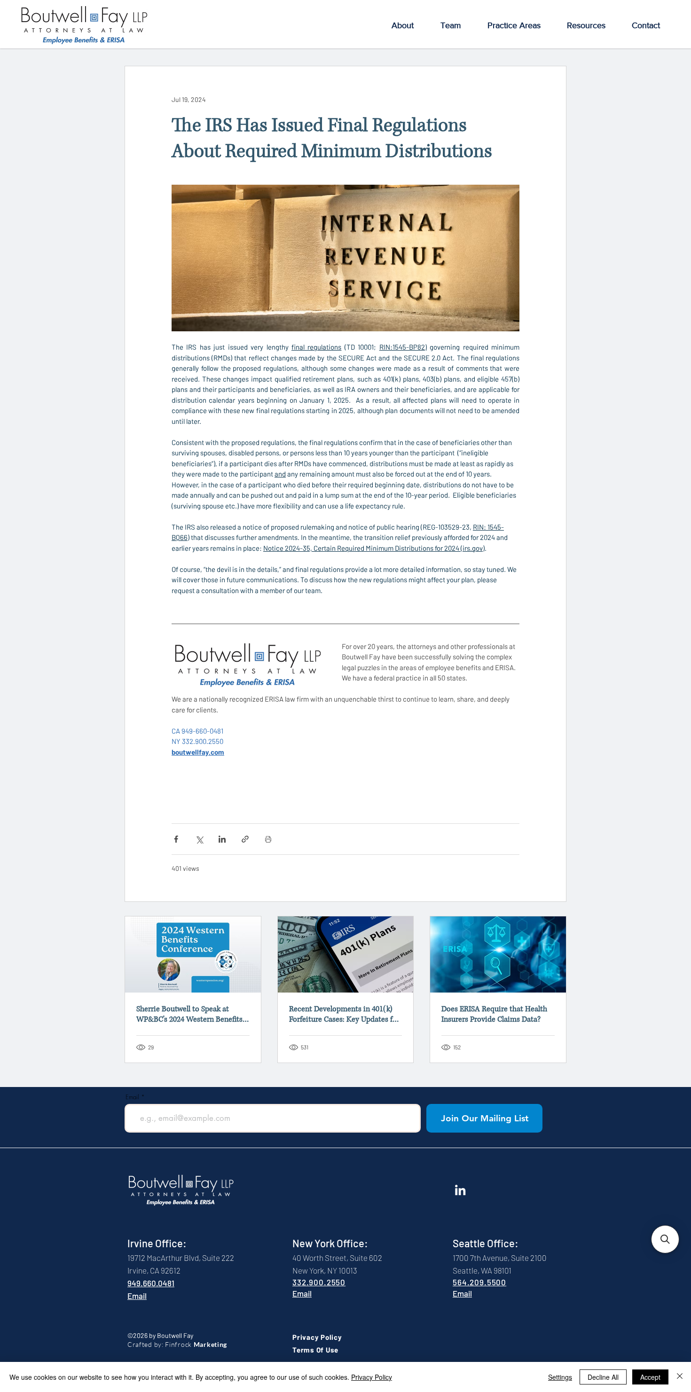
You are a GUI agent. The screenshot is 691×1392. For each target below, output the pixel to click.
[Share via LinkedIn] (222, 839)
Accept (650, 1377)
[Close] (679, 1376)
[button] (402, 25)
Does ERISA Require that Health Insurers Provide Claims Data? (494, 1014)
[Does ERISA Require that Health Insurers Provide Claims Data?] (498, 954)
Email (132, 1097)
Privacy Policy (371, 1377)
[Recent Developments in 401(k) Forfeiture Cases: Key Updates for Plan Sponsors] (346, 954)
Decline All (603, 1377)
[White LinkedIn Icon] (460, 1189)
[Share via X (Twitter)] (199, 839)
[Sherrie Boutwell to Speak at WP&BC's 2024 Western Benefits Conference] (193, 954)
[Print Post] (268, 839)
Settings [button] (560, 1377)
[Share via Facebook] (176, 839)
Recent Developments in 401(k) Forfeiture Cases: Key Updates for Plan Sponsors (344, 1014)
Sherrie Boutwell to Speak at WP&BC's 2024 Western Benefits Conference (189, 1014)
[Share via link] (245, 839)
